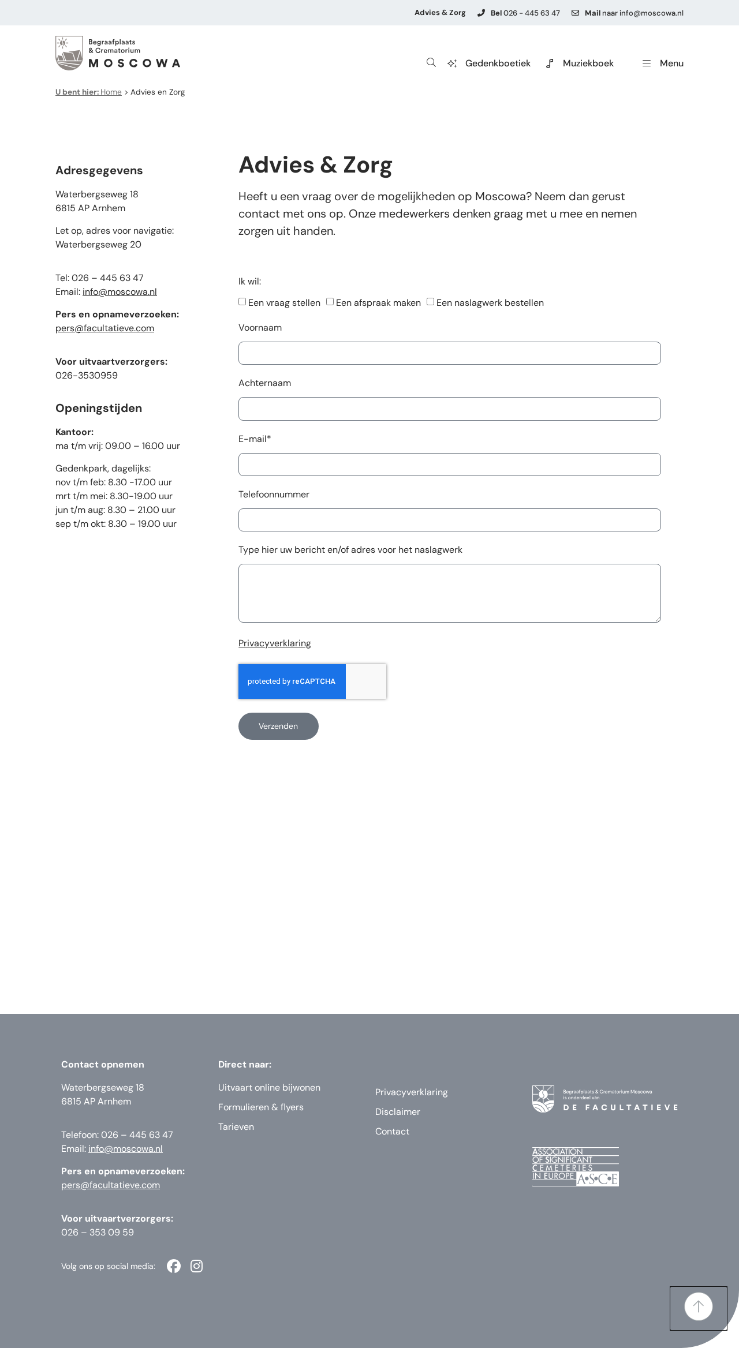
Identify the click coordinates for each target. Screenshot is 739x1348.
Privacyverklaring (274, 643)
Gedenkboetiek (498, 63)
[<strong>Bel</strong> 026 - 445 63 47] (481, 13)
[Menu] (646, 63)
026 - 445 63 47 (525, 13)
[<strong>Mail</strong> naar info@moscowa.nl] (575, 13)
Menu (672, 63)
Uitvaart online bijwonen (269, 1087)
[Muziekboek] (549, 63)
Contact (392, 1131)
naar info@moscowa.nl (634, 13)
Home (88, 92)
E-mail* (254, 440)
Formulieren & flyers (261, 1107)
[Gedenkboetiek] (452, 63)
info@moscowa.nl (120, 292)
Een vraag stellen (284, 303)
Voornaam (260, 328)
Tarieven (236, 1127)
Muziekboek (588, 63)
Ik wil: (249, 282)
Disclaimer (397, 1112)
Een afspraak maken (378, 303)
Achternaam (264, 384)
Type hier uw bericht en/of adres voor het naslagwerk (350, 550)
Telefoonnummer (273, 495)
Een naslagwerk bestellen (490, 303)
